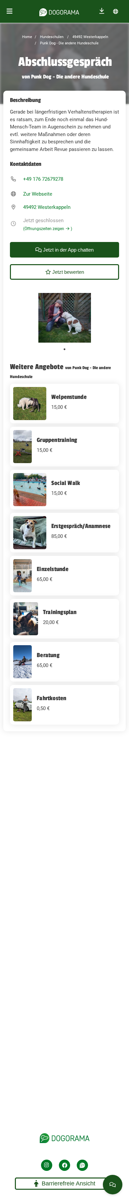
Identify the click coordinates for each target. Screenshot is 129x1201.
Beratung (48, 655)
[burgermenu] (10, 11)
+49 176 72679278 (43, 179)
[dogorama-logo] (59, 11)
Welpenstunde (69, 397)
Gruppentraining (57, 440)
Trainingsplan (60, 612)
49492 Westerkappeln (89, 37)
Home (27, 37)
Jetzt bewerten (67, 272)
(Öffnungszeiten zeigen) (47, 228)
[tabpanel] (64, 318)
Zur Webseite (37, 194)
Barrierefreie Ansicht (68, 1183)
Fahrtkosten (51, 698)
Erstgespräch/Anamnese (80, 526)
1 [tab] (64, 349)
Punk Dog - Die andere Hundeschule (69, 43)
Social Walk (65, 483)
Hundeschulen (51, 37)
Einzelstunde (52, 569)
